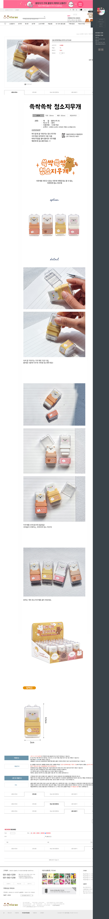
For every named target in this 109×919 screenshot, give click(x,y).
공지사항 (101, 19)
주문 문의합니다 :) (87, 879)
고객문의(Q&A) (101, 21)
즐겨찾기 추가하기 (9, 9)
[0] (80, 9)
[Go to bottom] (99, 49)
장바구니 (30, 883)
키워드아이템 (81, 23)
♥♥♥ (38, 833)
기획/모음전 (72, 23)
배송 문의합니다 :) (87, 874)
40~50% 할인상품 (60, 23)
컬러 (84, 891)
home (77, 34)
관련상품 (34, 92)
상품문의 (85, 884)
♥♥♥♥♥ (48, 833)
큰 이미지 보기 (29, 84)
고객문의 (85, 870)
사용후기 (8, 883)
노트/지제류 (41, 23)
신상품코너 (12, 23)
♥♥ (34, 833)
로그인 (85, 9)
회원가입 (91, 9)
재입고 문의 (85, 892)
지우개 (85, 34)
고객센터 (42, 912)
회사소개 (9, 912)
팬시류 (26, 23)
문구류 (20, 23)
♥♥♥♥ (43, 833)
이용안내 (35, 912)
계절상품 (50, 23)
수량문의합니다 (86, 889)
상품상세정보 (14, 92)
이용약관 (17, 912)
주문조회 (19, 883)
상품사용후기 (74, 92)
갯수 (84, 887)
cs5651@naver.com (30, 906)
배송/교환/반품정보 (54, 92)
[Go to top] (102, 49)
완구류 (33, 23)
